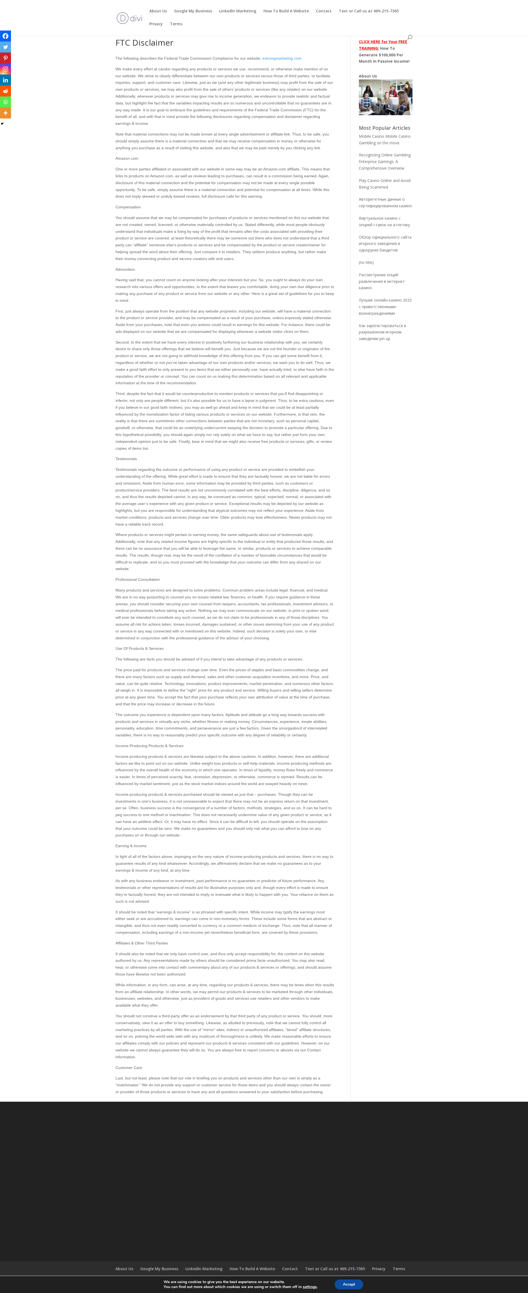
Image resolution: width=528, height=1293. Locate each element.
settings (310, 1286)
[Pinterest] (5, 58)
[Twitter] (5, 47)
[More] (5, 112)
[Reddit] (5, 90)
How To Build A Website (286, 11)
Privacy (156, 24)
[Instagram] (5, 68)
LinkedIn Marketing (237, 11)
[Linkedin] (5, 79)
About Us (158, 11)
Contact (324, 11)
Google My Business (193, 11)
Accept (349, 1284)
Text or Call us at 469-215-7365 (369, 11)
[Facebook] (5, 36)
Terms (176, 24)
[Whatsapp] (5, 101)
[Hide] (2, 123)
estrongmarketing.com (281, 58)
